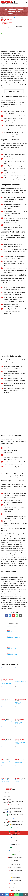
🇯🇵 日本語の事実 (15, 860)
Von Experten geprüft (17, 17)
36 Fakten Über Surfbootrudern (13, 648)
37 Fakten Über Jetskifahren (13, 643)
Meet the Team (7, 799)
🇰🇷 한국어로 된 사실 (15, 864)
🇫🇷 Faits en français (15, 821)
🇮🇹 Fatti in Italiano (15, 828)
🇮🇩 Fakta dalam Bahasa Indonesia (15, 857)
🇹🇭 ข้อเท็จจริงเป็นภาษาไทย (15, 883)
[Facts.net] (9, 1)
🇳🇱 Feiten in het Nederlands (15, 870)
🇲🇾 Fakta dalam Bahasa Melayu (15, 867)
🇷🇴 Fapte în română (15, 877)
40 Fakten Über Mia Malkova (7, 741)
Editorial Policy (7, 796)
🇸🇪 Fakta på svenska (15, 837)
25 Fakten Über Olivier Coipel (7, 721)
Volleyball (6, 476)
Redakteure (4, 598)
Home (6, 8)
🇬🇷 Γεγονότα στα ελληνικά (15, 851)
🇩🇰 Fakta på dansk (15, 834)
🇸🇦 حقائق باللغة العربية (15, 847)
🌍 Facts (15, 818)
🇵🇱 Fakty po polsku (15, 874)
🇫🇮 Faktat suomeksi (15, 844)
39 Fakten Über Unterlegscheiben (14, 637)
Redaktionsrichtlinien (17, 19)
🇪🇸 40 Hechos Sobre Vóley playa (15, 804)
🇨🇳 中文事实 (15, 893)
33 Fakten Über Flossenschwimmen (14, 626)
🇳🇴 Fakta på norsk (15, 841)
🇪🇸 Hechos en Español (15, 824)
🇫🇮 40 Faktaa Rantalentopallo (15, 808)
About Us (7, 792)
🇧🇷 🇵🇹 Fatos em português (15, 831)
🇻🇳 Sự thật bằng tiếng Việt (15, 887)
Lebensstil (12, 8)
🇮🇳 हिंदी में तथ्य (15, 854)
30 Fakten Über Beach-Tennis (21, 681)
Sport (20, 8)
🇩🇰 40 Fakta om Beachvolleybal (15, 801)
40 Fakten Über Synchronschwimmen (15, 631)
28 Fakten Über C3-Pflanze (6, 700)
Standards (17, 592)
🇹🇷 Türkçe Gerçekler (15, 890)
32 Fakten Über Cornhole (12, 654)
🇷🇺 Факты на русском (15, 880)
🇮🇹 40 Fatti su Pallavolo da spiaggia (15, 814)
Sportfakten (19, 26)
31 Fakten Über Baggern (6, 683)
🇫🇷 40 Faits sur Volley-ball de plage (15, 811)
